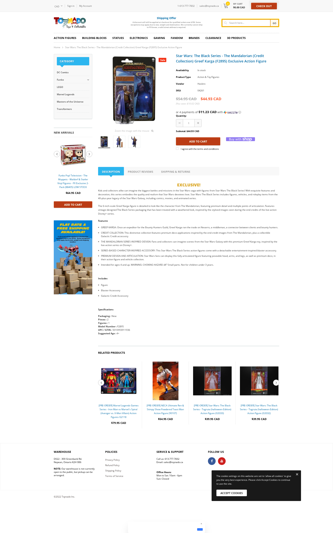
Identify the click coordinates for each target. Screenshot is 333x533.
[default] (200, 529)
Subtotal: (181, 131)
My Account (85, 6)
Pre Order (118, 434)
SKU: (178, 90)
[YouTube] (222, 461)
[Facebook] (212, 461)
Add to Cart (73, 204)
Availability (182, 70)
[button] (227, 112)
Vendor (180, 83)
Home (57, 47)
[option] (73, 174)
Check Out (264, 6)
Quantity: (181, 115)
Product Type (183, 77)
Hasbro (201, 83)
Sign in (70, 6)
